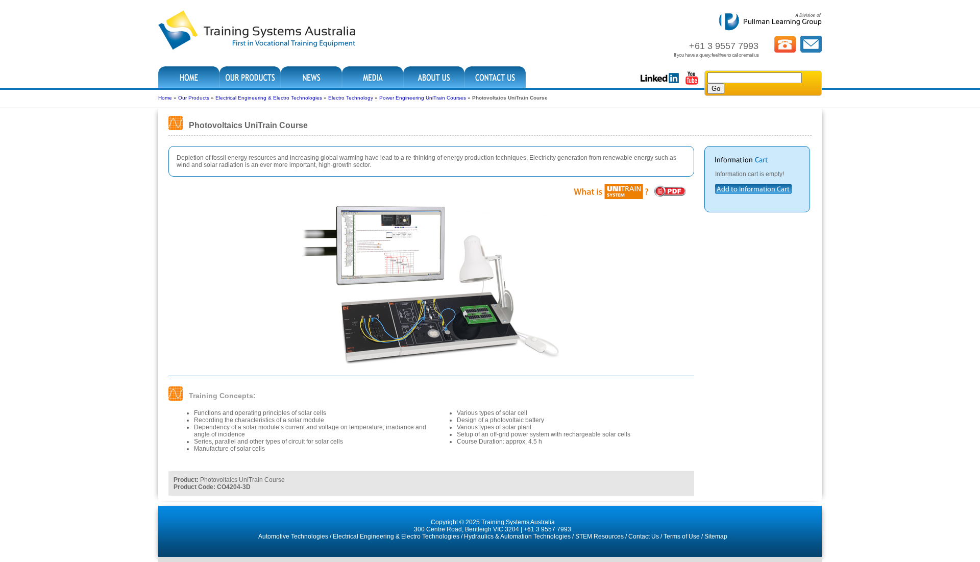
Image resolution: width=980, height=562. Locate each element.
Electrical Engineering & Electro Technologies (268, 98)
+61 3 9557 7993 (547, 529)
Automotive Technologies (293, 536)
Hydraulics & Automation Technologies (517, 536)
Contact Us (643, 536)
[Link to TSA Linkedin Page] (660, 83)
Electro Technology (350, 98)
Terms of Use (682, 536)
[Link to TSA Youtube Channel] (691, 83)
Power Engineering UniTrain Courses (422, 98)
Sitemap (715, 536)
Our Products (193, 98)
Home (165, 98)
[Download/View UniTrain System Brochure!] (630, 197)
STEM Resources (599, 536)
